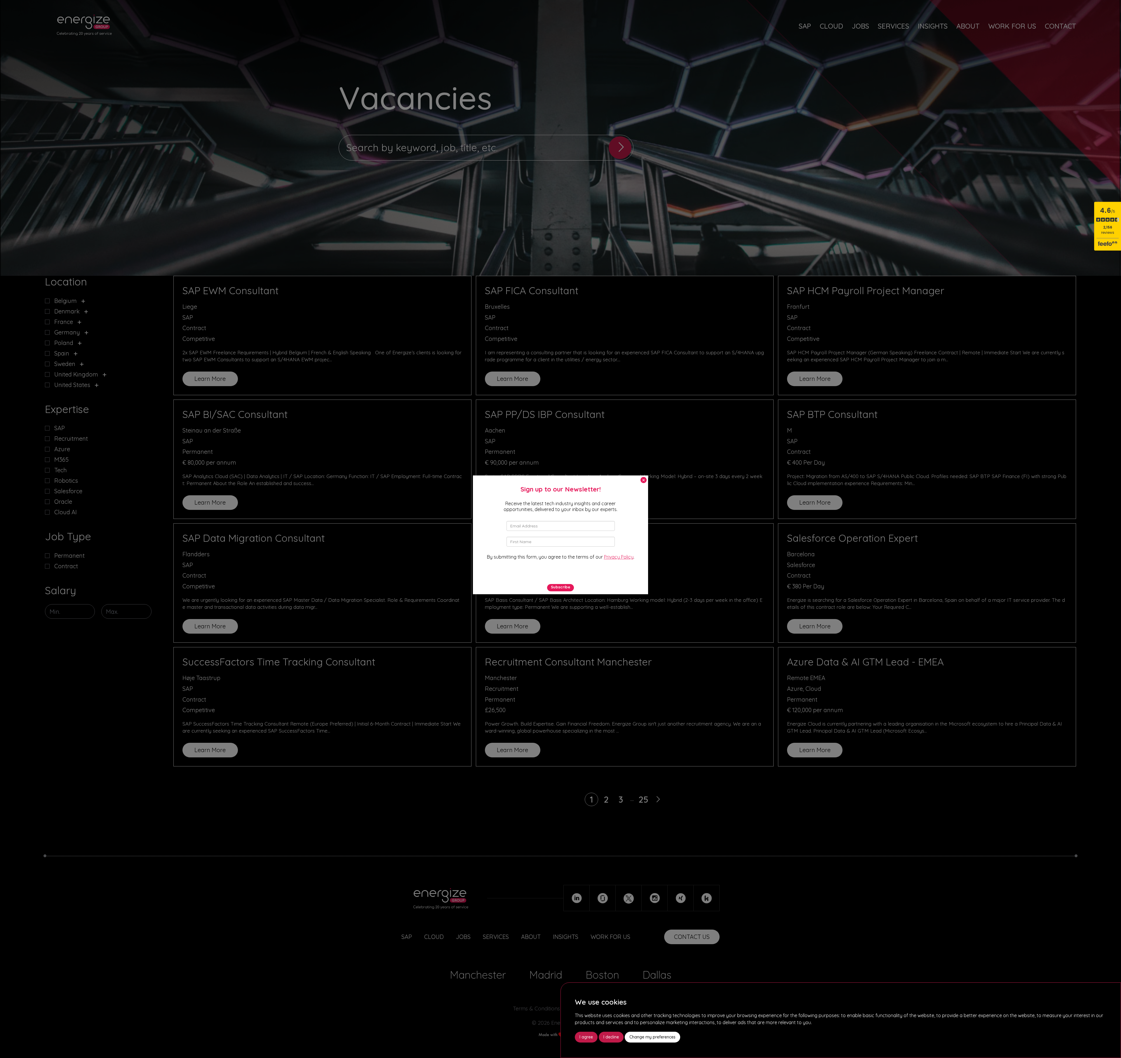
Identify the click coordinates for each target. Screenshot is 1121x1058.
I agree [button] (586, 1037)
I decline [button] (611, 1037)
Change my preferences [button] (652, 1037)
